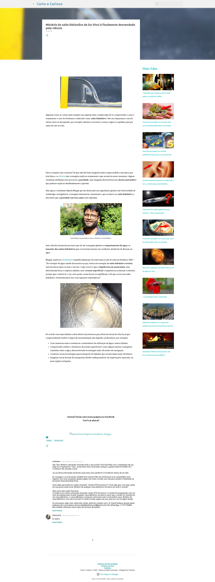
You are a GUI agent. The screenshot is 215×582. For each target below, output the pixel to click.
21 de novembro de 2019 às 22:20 (72, 461)
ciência (61, 176)
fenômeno (68, 260)
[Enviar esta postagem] (47, 438)
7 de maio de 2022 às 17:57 (70, 515)
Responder (57, 511)
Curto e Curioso (49, 4)
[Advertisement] (91, 57)
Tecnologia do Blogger (108, 574)
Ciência (49, 440)
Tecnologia (58, 440)
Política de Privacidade (108, 564)
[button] (47, 35)
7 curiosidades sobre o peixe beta (155, 297)
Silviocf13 (56, 515)
